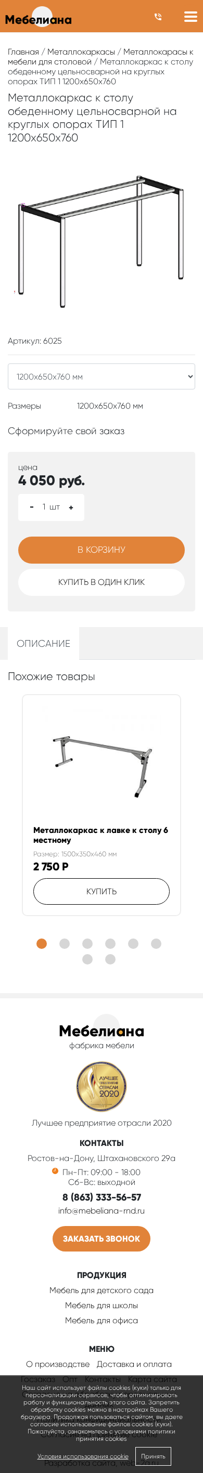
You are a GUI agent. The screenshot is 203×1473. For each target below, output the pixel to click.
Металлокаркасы (81, 52)
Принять (153, 1456)
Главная (23, 52)
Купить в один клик (101, 582)
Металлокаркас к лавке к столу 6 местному (100, 835)
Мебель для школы (101, 1305)
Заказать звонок (101, 1239)
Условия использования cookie (83, 1456)
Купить (101, 891)
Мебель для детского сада (101, 1290)
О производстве (58, 1364)
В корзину (101, 549)
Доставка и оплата (134, 1364)
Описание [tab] (43, 643)
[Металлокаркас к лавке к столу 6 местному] (101, 765)
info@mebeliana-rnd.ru (101, 1211)
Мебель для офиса (101, 1320)
